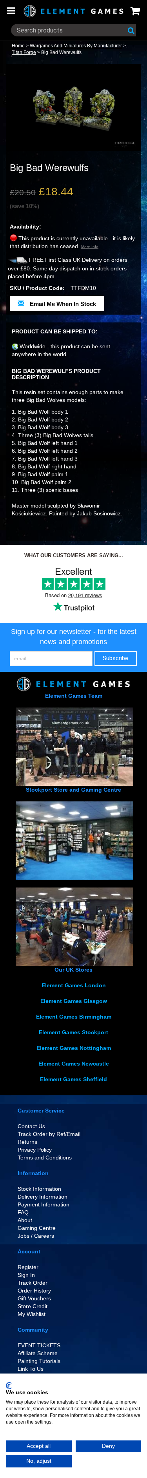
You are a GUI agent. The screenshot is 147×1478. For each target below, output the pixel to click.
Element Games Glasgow (73, 1001)
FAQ (23, 1212)
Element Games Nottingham (73, 1048)
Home (18, 46)
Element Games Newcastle (73, 1063)
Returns (27, 1142)
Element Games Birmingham (73, 1017)
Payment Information (43, 1204)
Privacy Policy (35, 1150)
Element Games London (74, 985)
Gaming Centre (37, 1228)
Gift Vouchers (34, 1298)
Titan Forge (24, 52)
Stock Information (39, 1189)
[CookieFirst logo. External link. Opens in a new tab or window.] (9, 1385)
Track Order (32, 1283)
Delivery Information (42, 1197)
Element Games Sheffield (73, 1079)
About (25, 1220)
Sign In (26, 1275)
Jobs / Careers (36, 1236)
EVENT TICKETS (39, 1345)
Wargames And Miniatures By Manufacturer (76, 46)
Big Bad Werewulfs (61, 52)
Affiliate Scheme (38, 1353)
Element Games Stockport (73, 1032)
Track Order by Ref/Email (49, 1134)
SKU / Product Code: (37, 288)
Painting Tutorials (39, 1361)
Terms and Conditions (45, 1157)
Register (28, 1267)
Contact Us (31, 1126)
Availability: (25, 226)
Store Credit (32, 1306)
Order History (34, 1290)
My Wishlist (31, 1314)
